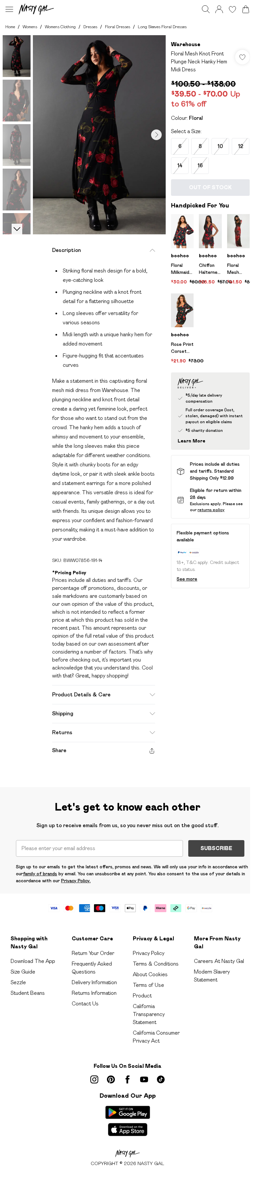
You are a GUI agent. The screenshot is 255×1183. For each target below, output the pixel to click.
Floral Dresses (117, 27)
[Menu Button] (9, 9)
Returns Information (94, 993)
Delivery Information (94, 982)
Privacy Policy (148, 953)
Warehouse (185, 44)
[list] (99, 134)
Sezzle (18, 982)
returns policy (211, 510)
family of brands (40, 873)
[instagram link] (94, 1079)
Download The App (33, 961)
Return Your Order (93, 953)
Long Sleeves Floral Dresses (162, 27)
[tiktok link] (161, 1079)
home (10, 27)
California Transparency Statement (149, 1014)
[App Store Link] (127, 1121)
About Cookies (150, 974)
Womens (30, 27)
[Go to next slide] (156, 134)
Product (142, 995)
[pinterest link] (111, 1079)
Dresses (90, 27)
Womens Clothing (60, 27)
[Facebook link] (127, 1079)
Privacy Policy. (76, 880)
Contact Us (85, 1003)
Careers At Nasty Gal (219, 961)
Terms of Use (148, 985)
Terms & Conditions (156, 964)
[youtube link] (144, 1079)
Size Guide (23, 972)
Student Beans (28, 993)
